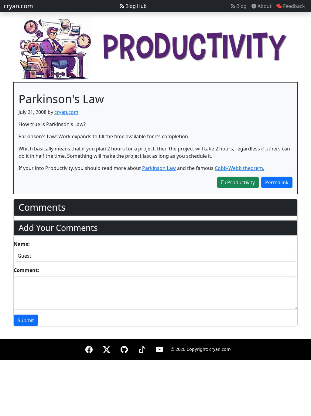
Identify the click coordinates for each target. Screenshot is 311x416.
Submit (26, 320)
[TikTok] (141, 349)
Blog (241, 6)
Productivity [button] (240, 182)
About (264, 6)
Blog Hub (135, 6)
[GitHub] (124, 349)
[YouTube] (159, 349)
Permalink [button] (277, 182)
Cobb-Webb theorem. (239, 168)
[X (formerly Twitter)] (106, 349)
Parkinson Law (159, 168)
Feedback (293, 6)
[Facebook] (89, 349)
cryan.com (18, 6)
